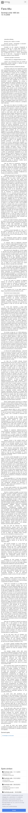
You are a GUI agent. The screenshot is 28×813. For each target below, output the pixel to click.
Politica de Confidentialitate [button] (9, 806)
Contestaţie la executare (8, 735)
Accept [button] (14, 810)
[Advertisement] (14, 28)
